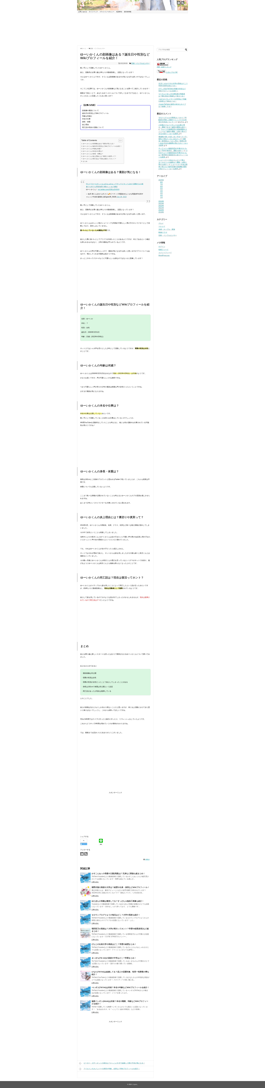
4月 (161, 191)
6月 (161, 186)
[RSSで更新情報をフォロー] (182, 2)
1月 (161, 197)
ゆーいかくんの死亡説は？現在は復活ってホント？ (99, 159)
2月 (161, 195)
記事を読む (95, 882)
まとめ (85, 161)
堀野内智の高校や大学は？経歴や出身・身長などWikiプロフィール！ (120, 887)
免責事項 (119, 12)
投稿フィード (163, 249)
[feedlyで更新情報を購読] (178, 2)
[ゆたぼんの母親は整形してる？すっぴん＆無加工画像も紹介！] (85, 905)
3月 (161, 193)
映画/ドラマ (162, 232)
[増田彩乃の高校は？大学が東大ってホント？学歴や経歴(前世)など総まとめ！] (85, 933)
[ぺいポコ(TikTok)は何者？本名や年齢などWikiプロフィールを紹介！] (85, 992)
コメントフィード (165, 252)
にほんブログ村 (172, 72)
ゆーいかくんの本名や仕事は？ (93, 151)
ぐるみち (86, 3)
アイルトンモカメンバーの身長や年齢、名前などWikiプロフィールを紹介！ (112, 1069)
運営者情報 (127, 12)
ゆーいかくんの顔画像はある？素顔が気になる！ (99, 143)
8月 (161, 182)
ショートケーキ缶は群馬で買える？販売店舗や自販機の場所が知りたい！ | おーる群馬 (172, 167)
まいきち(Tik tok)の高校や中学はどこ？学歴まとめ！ (114, 958)
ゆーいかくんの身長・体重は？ (93, 154)
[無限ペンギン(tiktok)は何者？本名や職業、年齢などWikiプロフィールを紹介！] (85, 1005)
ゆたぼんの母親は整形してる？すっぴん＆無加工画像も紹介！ (118, 901)
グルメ (160, 223)
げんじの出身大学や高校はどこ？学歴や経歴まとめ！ (114, 944)
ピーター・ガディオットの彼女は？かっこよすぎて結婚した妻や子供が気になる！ (114, 1063)
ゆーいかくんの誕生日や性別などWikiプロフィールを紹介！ (102, 146)
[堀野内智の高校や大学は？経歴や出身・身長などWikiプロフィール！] (85, 891)
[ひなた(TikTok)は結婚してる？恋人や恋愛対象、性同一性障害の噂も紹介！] (85, 976)
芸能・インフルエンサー (140, 63)
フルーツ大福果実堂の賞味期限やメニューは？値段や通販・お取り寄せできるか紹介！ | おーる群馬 (172, 131)
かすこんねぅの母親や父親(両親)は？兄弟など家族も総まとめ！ (118, 873)
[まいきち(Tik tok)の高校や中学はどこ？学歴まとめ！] (85, 962)
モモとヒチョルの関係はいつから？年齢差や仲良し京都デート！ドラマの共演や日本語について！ (172, 120)
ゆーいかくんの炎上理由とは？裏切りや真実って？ (99, 156)
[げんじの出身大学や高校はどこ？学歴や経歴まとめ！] (85, 948)
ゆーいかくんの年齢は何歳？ (92, 148)
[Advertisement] (132, 29)
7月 (161, 184)
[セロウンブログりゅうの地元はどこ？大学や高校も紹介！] (85, 919)
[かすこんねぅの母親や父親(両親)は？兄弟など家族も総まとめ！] (85, 878)
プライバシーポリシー (107, 12)
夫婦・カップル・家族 (166, 229)
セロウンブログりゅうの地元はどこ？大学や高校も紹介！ (116, 915)
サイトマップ (93, 12)
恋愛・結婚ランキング (164, 67)
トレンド (161, 226)
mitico (147, 859)
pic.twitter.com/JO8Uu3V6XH (108, 189)
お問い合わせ (82, 12)
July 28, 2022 (122, 197)
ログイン (161, 246)
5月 (161, 189)
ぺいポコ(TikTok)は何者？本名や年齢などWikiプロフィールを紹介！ (120, 987)
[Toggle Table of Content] (119, 140)
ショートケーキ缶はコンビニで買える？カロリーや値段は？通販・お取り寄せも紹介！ (172, 162)
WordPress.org (163, 255)
